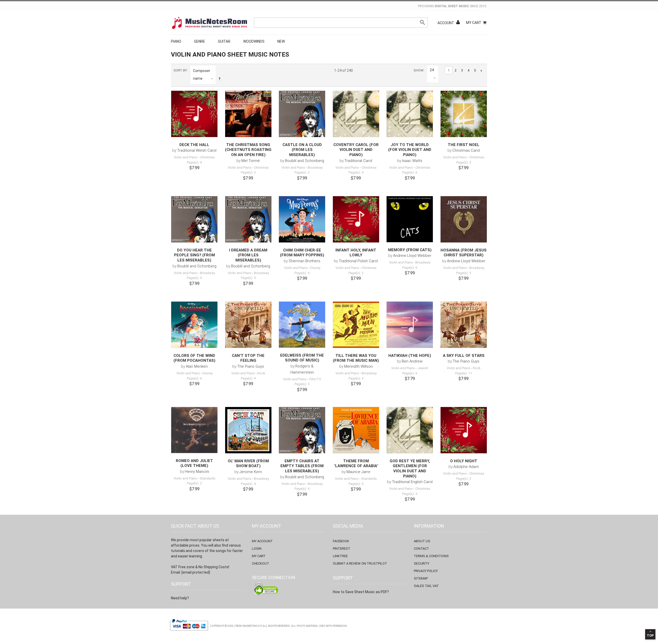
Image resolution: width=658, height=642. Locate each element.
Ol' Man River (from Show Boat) (248, 463)
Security (421, 563)
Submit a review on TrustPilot (360, 563)
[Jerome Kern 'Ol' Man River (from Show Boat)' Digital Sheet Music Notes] (248, 430)
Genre (199, 41)
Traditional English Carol (412, 482)
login (256, 548)
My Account (262, 541)
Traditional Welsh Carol (196, 150)
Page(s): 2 (356, 273)
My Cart (473, 23)
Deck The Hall (194, 144)
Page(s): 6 (409, 172)
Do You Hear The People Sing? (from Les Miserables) (194, 255)
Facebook (341, 541)
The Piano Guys (250, 366)
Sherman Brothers (304, 261)
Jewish (422, 368)
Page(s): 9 (248, 378)
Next (481, 70)
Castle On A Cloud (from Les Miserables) (302, 149)
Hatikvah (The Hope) (409, 355)
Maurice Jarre (358, 471)
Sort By (180, 70)
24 (432, 70)
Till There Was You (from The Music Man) (356, 358)
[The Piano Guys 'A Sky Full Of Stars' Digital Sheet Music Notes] (464, 325)
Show (419, 70)
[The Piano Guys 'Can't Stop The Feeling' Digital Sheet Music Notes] (248, 325)
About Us (422, 541)
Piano (176, 41)
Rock (261, 373)
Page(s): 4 (194, 162)
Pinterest (341, 548)
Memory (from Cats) (410, 250)
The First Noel (463, 144)
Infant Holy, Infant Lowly (355, 253)
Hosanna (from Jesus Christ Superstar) (464, 253)
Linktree (340, 556)
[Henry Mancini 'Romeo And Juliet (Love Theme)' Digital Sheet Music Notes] (194, 430)
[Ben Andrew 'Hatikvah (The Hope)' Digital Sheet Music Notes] (410, 325)
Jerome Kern (250, 471)
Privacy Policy (426, 571)
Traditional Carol (358, 160)
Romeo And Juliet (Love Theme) (194, 463)
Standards (207, 478)
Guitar (224, 41)
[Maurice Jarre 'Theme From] (356, 430)
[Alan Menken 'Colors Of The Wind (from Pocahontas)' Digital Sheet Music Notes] (194, 325)
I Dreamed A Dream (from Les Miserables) (248, 255)
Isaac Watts (412, 160)
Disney (315, 268)
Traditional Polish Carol (358, 261)
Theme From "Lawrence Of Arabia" (356, 463)
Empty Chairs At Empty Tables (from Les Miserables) (302, 466)
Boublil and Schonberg (304, 160)
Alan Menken (197, 366)
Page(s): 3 (248, 172)
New (281, 41)
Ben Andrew (412, 361)
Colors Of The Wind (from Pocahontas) (194, 358)
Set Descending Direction (220, 78)
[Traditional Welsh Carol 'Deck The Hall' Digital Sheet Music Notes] (194, 114)
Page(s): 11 (463, 373)
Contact (421, 548)
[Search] (422, 22)
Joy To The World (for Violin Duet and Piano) (409, 149)
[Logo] (209, 23)
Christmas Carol (466, 150)
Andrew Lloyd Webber (412, 255)
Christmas (207, 157)
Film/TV (315, 379)
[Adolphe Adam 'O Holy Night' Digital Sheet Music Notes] (464, 430)
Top (650, 635)
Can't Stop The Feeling (248, 358)
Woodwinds (253, 41)
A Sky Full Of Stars (464, 355)
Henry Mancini (197, 471)
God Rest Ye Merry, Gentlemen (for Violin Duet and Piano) (410, 468)
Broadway (315, 167)
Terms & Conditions (431, 556)
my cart (259, 556)
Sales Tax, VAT (426, 586)
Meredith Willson (358, 366)
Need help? (180, 598)
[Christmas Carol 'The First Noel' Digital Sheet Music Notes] (464, 114)
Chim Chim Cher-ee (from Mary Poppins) (302, 253)
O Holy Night (463, 461)
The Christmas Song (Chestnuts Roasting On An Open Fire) (248, 149)
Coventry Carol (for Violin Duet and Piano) (356, 149)
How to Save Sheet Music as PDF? (361, 592)
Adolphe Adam (466, 466)
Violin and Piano (185, 157)
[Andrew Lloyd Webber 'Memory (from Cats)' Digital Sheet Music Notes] (410, 219)
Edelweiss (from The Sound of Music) (302, 358)
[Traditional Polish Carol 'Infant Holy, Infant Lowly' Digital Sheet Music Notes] (356, 219)
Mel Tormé (250, 160)
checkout (260, 563)
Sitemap (421, 578)
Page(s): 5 (194, 278)
